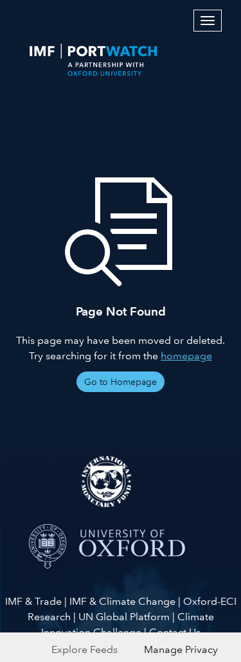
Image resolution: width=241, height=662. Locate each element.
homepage (186, 356)
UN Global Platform (124, 617)
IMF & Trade (33, 601)
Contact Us (175, 632)
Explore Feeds (84, 649)
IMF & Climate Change (122, 601)
